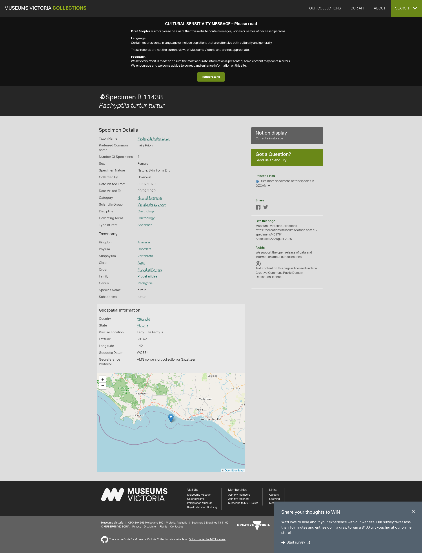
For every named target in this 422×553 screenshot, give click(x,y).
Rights (163, 526)
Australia (143, 318)
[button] (406, 8)
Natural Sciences (150, 197)
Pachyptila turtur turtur (154, 138)
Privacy (136, 526)
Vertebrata (145, 256)
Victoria (142, 325)
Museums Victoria (45, 8)
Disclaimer (150, 526)
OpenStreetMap (234, 470)
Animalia (144, 242)
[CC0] (258, 263)
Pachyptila (145, 283)
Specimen (145, 225)
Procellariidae (147, 276)
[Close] (413, 512)
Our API (357, 8)
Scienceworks (195, 499)
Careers (274, 494)
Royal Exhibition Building (202, 507)
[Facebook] (258, 208)
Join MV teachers (238, 499)
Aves (141, 263)
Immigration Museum (199, 503)
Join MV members (239, 494)
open (280, 252)
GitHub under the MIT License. (207, 539)
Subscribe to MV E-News (243, 503)
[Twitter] (265, 208)
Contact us (176, 526)
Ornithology (146, 211)
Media (272, 503)
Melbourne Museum (199, 494)
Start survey (296, 542)
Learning (274, 499)
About (380, 8)
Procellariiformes (150, 269)
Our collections (325, 8)
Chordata (144, 249)
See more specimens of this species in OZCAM (285, 183)
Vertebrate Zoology (152, 204)
